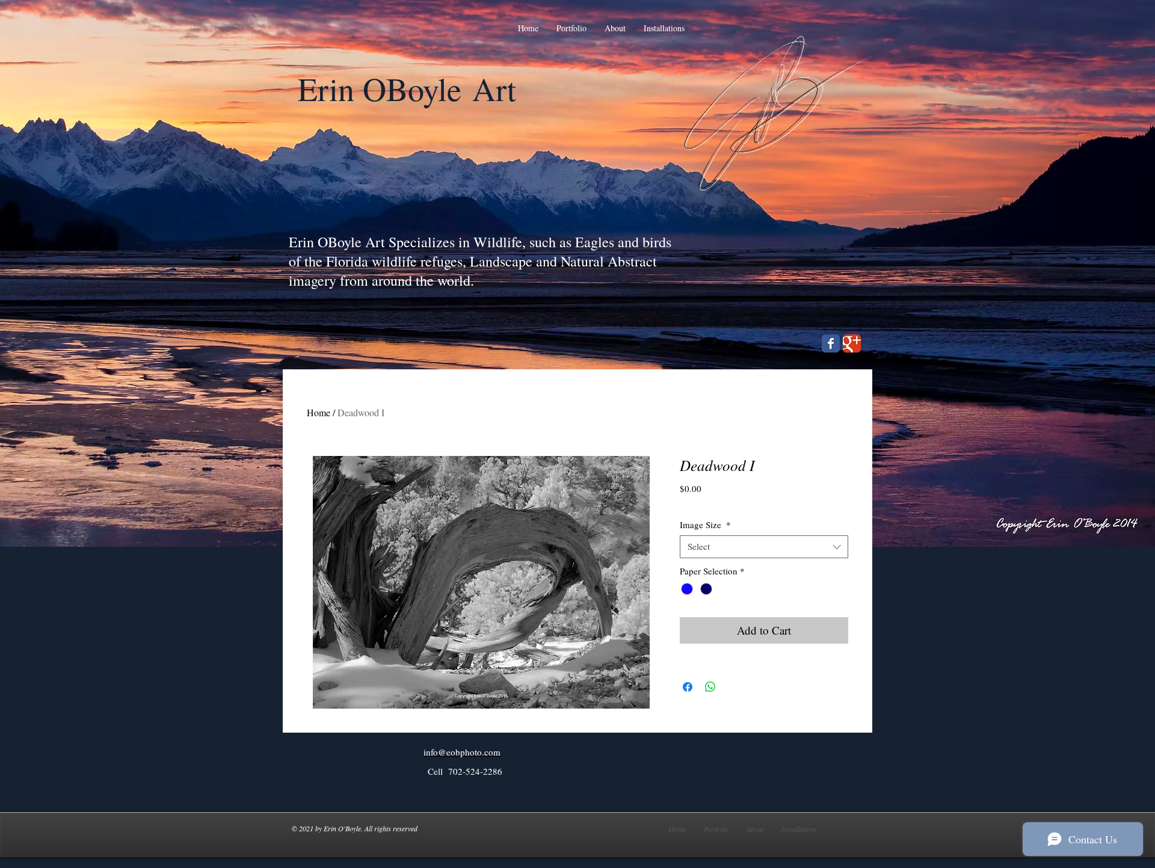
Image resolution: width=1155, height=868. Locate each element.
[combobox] (764, 546)
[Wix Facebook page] (831, 343)
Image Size (705, 525)
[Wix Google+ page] (852, 343)
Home (318, 412)
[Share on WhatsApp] (710, 687)
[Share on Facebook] (687, 687)
